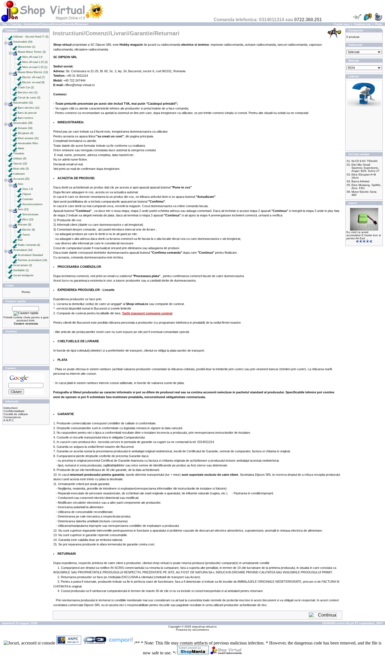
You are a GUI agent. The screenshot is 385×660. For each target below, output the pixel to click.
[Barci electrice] (14, 107)
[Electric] (19, 229)
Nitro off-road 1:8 (32, 57)
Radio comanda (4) (29, 245)
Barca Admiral (360, 181)
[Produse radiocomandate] (226, 652)
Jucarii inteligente (23, 275)
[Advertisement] (26, 349)
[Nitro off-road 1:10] (19, 62)
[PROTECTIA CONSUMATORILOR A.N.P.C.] (69, 643)
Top (4, 24)
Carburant (19, 173)
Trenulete (18, 153)
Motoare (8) (24, 224)
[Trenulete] (10, 153)
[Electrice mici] (14, 92)
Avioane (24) (25, 128)
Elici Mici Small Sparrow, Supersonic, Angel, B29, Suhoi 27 (365, 167)
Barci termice (25, 118)
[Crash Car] (14, 87)
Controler (27, 199)
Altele (21, 148)
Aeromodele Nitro (28, 143)
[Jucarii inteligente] (10, 275)
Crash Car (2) (26, 87)
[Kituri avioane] (14, 138)
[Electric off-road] (19, 77)
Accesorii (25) (21, 178)
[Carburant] (10, 173)
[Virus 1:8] (19, 189)
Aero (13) (23, 209)
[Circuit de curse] (14, 97)
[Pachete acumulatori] (14, 260)
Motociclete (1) (26, 46)
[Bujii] (14, 239)
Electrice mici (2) (27, 92)
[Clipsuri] (19, 194)
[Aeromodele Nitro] (14, 143)
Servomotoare (30, 214)
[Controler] (19, 199)
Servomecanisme (32, 204)
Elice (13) (27, 219)
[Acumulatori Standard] (14, 255)
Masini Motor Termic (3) (32, 52)
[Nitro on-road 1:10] (19, 67)
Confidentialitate (14, 411)
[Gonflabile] (10, 270)
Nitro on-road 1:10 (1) (34, 67)
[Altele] (14, 148)
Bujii (20, 239)
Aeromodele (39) (22, 123)
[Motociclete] (14, 46)
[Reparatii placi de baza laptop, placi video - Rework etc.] (95, 643)
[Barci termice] (14, 118)
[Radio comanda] (14, 245)
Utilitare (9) (19, 158)
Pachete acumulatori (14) (32, 260)
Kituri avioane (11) (28, 138)
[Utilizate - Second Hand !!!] (10, 36)
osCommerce (200, 629)
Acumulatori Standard (30, 255)
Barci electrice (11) (28, 107)
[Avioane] (14, 128)
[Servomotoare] (19, 214)
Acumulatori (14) (22, 250)
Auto (20, 184)
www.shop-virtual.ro (204, 626)
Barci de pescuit (27, 112)
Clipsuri (26, 194)
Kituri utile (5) (21, 168)
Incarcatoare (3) (22, 265)
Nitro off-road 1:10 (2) (35, 62)
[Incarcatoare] (10, 265)
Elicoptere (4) (25, 133)
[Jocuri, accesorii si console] (30, 643)
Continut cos (362, 24)
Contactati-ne (12, 417)
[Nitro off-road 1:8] (19, 57)
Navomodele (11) (23, 102)
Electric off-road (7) (33, 77)
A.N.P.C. (8, 420)
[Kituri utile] (10, 168)
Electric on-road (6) (33, 82)
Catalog (15, 24)
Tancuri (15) (20, 163)
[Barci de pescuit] (14, 112)
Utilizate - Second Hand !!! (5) (30, 36)
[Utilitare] (10, 158)
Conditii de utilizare (15, 414)
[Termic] (19, 234)
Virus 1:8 (27, 189)
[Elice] (19, 219)
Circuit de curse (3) (29, 97)
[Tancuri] (10, 163)
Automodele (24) (22, 41)
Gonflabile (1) (21, 270)
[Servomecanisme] (19, 204)
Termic (26, 234)
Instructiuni (10, 407)
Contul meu (341, 24)
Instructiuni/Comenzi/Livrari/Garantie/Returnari (56, 24)
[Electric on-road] (19, 82)
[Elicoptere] (14, 133)
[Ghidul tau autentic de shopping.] (121, 643)
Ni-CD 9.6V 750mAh (364, 161)
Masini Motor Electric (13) (33, 72)
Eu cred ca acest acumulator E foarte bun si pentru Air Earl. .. (363, 235)
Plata (378, 24)
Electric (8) (28, 229)
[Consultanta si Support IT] (364, 105)
